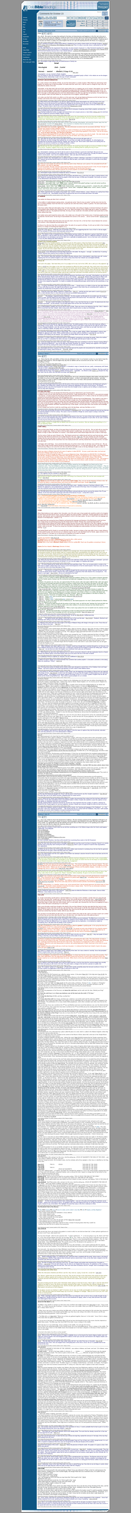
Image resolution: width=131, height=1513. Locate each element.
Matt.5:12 (102, 40)
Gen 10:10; (76, 596)
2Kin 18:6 (75, 72)
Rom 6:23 (63, 1151)
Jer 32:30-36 (67, 747)
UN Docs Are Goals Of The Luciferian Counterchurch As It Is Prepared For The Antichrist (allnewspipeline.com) (68, 772)
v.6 (74, 1480)
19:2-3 (39, 234)
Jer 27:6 (79, 500)
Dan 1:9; (42, 607)
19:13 (39, 827)
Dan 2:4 (84, 628)
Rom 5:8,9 (49, 788)
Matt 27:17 (57, 1432)
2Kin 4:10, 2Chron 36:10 (79, 501)
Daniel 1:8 (58, 370)
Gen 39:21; (47, 607)
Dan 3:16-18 (54, 573)
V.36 (39, 880)
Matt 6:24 (76, 782)
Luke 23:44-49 (81, 1099)
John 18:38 (54, 1475)
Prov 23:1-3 (80, 172)
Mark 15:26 (41, 1166)
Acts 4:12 (94, 931)
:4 (102, 807)
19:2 (39, 75)
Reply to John (68, 121)
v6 (107, 263)
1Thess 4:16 (58, 722)
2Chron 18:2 (41, 183)
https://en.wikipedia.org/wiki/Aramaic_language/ (87, 1370)
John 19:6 (98, 1272)
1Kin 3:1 (75, 291)
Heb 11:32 (91, 169)
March (24, 22)
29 (90, 252)
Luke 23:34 (59, 1112)
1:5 (38, 369)
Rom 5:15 (57, 1151)
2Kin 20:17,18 (55, 538)
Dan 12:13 (41, 630)
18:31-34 (40, 302)
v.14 (50, 1484)
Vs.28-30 (40, 876)
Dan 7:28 (90, 628)
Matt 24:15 (87, 700)
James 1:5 (90, 612)
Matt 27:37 (41, 1164)
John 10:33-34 (93, 1499)
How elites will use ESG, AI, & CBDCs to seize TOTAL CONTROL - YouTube (59, 763)
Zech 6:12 (45, 1258)
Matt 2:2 (66, 952)
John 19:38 (98, 899)
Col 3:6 (55, 788)
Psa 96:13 (47, 1116)
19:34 (39, 1445)
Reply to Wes (70, 1255)
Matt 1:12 (41, 649)
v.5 (49, 1478)
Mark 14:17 (85, 1015)
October (25, 39)
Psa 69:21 (62, 878)
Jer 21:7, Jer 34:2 (82, 503)
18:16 (39, 43)
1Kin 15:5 (87, 318)
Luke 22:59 (95, 1024)
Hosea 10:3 (70, 844)
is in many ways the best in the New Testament (82, 1387)
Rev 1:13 (65, 1320)
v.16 (73, 1488)
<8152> (51, 596)
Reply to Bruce (66, 322)
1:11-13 (40, 798)
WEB (60, 22)
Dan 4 (47, 686)
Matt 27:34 (83, 877)
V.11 (39, 858)
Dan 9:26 (96, 702)
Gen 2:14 (87, 724)
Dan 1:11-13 (46, 746)
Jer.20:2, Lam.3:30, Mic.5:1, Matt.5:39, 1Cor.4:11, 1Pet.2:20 (54, 824)
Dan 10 (45, 719)
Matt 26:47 (83, 1449)
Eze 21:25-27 (70, 498)
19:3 (39, 285)
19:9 (39, 104)
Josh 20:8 (100, 103)
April (24, 24)
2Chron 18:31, (58, 124)
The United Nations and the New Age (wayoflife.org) (61, 750)
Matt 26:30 (74, 1015)
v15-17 (64, 556)
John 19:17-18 (42, 1030)
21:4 (39, 1440)
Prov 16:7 (50, 609)
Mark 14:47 (60, 983)
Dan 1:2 (41, 596)
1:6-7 (39, 667)
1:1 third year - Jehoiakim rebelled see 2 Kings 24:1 (52, 365)
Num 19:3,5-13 (48, 1064)
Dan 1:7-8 (41, 600)
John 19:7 (89, 934)
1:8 (38, 485)
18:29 (39, 158)
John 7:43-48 (101, 1285)
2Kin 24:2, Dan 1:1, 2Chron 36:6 (92, 500)
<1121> (51, 597)
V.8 (39, 871)
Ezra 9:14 (103, 291)
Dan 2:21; (84, 612)
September (26, 36)
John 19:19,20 (42, 1347)
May (24, 27)
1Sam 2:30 (86, 788)
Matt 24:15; (63, 576)
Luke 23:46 (103, 1015)
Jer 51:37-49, (83, 587)
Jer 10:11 (68, 1358)
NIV (95, 21)
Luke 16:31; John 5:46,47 (66, 868)
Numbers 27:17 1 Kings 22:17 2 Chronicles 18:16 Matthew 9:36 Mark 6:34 (73, 44)
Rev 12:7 (65, 722)
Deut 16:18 (72, 119)
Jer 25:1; (46, 589)
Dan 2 (67, 684)
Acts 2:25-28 (53, 1240)
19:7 (39, 48)
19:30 (39, 890)
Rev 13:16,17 (101, 756)
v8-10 (44, 266)
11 (60, 716)
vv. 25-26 (72, 1093)
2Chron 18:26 (41, 186)
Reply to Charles (71, 190)
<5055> (98, 1126)
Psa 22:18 (69, 928)
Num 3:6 (85, 974)
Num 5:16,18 (56, 1093)
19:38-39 (40, 1201)
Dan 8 (106, 628)
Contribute (101, 30)
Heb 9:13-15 (61, 1063)
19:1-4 (39, 1456)
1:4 (38, 622)
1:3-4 (39, 730)
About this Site (27, 59)
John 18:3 (58, 1020)
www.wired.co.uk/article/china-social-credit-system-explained (54, 775)
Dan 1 (105, 13)
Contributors (26, 57)
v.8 (73, 1481)
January (25, 17)
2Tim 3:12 (95, 750)
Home (24, 47)
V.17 (39, 422)
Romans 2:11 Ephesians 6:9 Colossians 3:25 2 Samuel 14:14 (91, 49)
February (25, 20)
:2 (82, 175)
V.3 (39, 538)
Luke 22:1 (96, 1015)
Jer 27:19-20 (63, 473)
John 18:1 (40, 1017)
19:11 (39, 112)
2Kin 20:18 (80, 615)
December (25, 44)
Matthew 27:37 (42, 1176)
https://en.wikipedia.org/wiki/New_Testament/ (50, 1399)
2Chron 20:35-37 (99, 311)
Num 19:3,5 (99, 1073)
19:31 (39, 1436)
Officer (39, 1280)
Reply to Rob (67, 250)
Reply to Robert (72, 100)
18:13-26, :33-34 (67, 349)
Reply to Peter (58, 42)
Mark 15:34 (67, 865)
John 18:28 (69, 1023)
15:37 (90, 1015)
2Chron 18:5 (41, 243)
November (25, 41)
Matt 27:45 (47, 1014)
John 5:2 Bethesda (43, 830)
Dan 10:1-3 (61, 606)
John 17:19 (52, 1110)
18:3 (39, 101)
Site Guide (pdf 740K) (29, 62)
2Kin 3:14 (89, 314)
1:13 (39, 564)
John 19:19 (41, 1169)
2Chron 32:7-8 (61, 607)
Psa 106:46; (54, 607)
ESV (89, 21)
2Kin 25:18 (48, 975)
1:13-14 (40, 618)
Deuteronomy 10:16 (76, 106)
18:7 (39, 138)
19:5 (39, 116)
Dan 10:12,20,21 (49, 722)
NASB (106, 21)
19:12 (39, 934)
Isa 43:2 (51, 791)
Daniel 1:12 (95, 370)
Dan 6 (45, 715)
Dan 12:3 (57, 624)
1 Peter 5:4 (46, 46)
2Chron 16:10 (63, 187)
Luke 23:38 (41, 1167)
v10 (43, 271)
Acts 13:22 (47, 316)
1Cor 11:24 (41, 886)
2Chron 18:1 (41, 181)
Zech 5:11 (59, 661)
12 (66, 683)
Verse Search (26, 55)
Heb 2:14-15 (97, 1129)
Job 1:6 (50, 229)
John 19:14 (41, 989)
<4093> (72, 599)
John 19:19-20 (42, 1155)
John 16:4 (90, 1129)
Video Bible (26, 50)
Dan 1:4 (86, 464)
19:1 (39, 348)
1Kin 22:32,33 (42, 124)
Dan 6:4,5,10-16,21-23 (67, 745)
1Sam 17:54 (50, 947)
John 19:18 (92, 1304)
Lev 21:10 (101, 974)
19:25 (39, 1262)
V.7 (39, 539)
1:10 (39, 559)
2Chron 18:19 (41, 252)
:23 (38, 849)
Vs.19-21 (40, 864)
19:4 (84, 1477)
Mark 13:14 (70, 576)
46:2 (50, 589)
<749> (89, 983)
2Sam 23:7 (63, 1445)
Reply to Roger (65, 507)
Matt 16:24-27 (57, 780)
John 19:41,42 (42, 1228)
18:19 (39, 229)
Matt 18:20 (53, 1316)
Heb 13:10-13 (78, 1037)
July (24, 32)
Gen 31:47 (60, 1358)
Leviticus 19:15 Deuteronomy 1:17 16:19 (84, 51)
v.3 (38, 819)
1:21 (39, 491)
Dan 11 (62, 718)
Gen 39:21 (46, 477)
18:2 (39, 172)
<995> (64, 599)
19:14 (39, 1335)
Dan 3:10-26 (53, 746)
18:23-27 (40, 296)
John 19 (105, 14)
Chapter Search (27, 52)
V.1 (39, 939)
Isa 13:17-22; (75, 587)
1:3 (38, 615)
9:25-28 (103, 1129)
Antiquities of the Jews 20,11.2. (64, 1380)
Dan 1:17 (42, 612)
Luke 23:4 (68, 1428)
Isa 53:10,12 (83, 1129)
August (25, 34)
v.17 (39, 359)
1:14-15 (40, 570)
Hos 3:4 (100, 498)
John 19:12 (81, 1186)
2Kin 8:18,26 (75, 181)
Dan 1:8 (80, 436)
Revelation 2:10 (76, 410)
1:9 (38, 384)
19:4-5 (39, 175)
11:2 (80, 596)
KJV (100, 21)
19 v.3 (39, 54)
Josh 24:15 (95, 788)
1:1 (38, 646)
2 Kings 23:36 (57, 366)
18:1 (39, 61)
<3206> (52, 599)
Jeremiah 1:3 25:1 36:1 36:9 (56, 368)
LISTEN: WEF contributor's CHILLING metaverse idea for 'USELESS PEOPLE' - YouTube (63, 765)
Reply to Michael (66, 137)
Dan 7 (86, 687)
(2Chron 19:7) (97, 112)
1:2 (38, 473)
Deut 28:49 (44, 506)
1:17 (39, 416)
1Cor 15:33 (93, 334)
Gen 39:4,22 (103, 794)
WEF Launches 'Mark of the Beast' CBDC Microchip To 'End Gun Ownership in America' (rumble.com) (66, 770)
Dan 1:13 (42, 610)
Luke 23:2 (42, 1185)
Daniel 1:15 (73, 372)
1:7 (38, 652)
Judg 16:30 (68, 890)
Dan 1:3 (41, 597)
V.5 (39, 955)
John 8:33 (70, 843)
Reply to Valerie (68, 644)
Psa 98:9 (52, 1116)
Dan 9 (57, 716)
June (24, 29)
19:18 (39, 918)
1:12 (39, 410)
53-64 (88, 587)
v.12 (64, 1483)
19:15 (39, 843)
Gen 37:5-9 (92, 482)
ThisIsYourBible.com (102, 28)
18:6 (39, 109)
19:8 (39, 256)
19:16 (39, 1464)
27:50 (79, 1015)
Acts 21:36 (99, 1341)
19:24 (39, 967)
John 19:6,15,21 (42, 971)
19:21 (39, 853)
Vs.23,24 (40, 928)
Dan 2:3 (74, 628)
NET (54, 22)
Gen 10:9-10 (53, 673)
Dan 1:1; (41, 589)
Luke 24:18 (47, 1264)
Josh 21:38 (81, 277)
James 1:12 (55, 789)
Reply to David (67, 125)
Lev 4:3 (67, 975)
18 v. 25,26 (41, 36)
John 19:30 (47, 1017)
